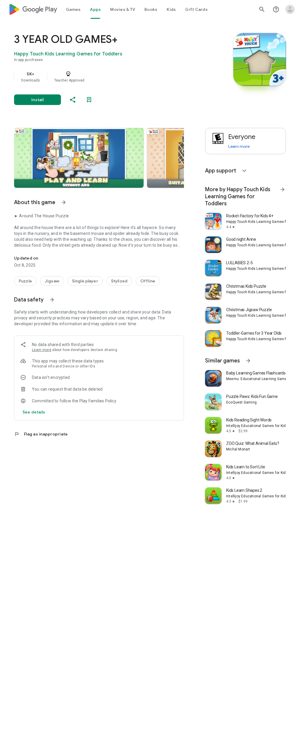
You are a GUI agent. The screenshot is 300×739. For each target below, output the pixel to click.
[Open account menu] (290, 9)
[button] (79, 158)
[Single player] (85, 281)
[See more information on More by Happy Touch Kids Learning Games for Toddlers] (282, 189)
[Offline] (148, 281)
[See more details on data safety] (34, 412)
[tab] (73, 9)
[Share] (73, 100)
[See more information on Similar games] (248, 361)
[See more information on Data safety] (52, 300)
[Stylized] (119, 281)
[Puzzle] (25, 281)
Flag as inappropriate (41, 434)
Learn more (41, 350)
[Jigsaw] (52, 281)
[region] (107, 76)
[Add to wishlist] (89, 100)
